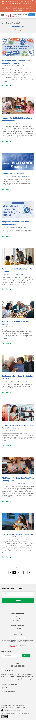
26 (29, 572)
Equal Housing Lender (15, 710)
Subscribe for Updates (18, 30)
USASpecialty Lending (9, 691)
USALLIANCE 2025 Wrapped (13, 174)
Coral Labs (6, 688)
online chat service (17, 10)
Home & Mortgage (20, 227)
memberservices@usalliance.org (18, 8)
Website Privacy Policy (13, 705)
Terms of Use (21, 705)
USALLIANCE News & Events (22, 176)
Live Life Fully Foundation (10, 684)
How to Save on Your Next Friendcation (17, 534)
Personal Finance (20, 66)
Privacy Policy (4, 705)
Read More (6, 86)
